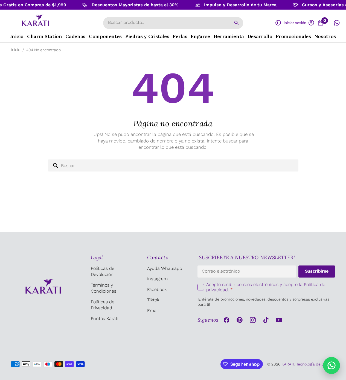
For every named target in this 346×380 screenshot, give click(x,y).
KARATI (287, 364)
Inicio (15, 49)
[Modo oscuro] (278, 22)
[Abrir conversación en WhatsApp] (337, 23)
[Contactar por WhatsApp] (331, 365)
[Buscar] (236, 23)
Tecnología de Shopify (315, 364)
